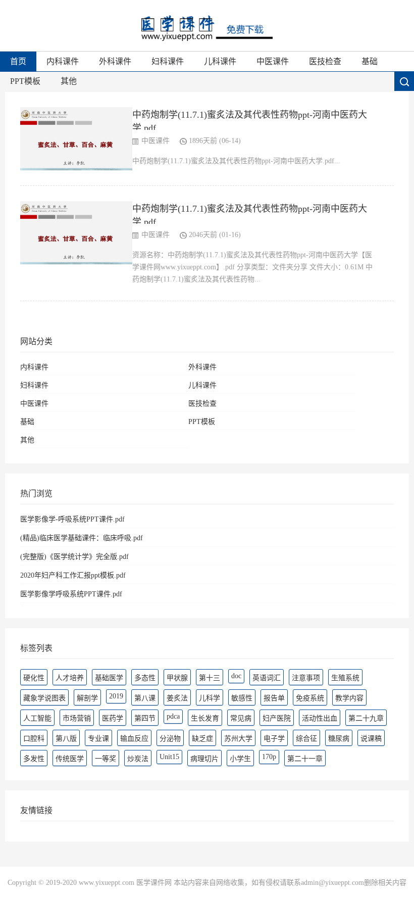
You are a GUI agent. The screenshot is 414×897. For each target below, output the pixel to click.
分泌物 (170, 738)
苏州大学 (238, 738)
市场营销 (77, 718)
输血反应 (134, 738)
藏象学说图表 (44, 698)
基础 (369, 61)
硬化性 (33, 678)
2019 (116, 696)
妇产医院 (277, 718)
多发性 (33, 759)
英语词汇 (266, 678)
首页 (18, 61)
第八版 (66, 738)
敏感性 (241, 698)
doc (236, 676)
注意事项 (306, 678)
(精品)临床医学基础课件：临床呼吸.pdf (81, 538)
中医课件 (272, 61)
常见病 (240, 718)
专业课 (98, 738)
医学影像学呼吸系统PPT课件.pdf (71, 594)
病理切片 (204, 759)
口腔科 (33, 738)
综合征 (306, 738)
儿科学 (209, 698)
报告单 (274, 698)
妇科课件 (167, 61)
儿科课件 (220, 61)
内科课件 (62, 61)
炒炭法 (137, 759)
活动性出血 (319, 718)
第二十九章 (366, 718)
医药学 (112, 718)
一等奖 (105, 759)
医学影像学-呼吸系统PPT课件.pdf (72, 519)
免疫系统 (310, 698)
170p (269, 757)
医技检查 (325, 61)
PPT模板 (25, 81)
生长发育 (205, 718)
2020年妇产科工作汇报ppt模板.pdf (73, 575)
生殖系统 (345, 678)
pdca (173, 716)
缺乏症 (202, 738)
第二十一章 (305, 759)
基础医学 (109, 678)
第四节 (145, 718)
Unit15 (169, 757)
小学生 (240, 759)
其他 (69, 81)
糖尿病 (338, 738)
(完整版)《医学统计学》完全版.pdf (74, 556)
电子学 (274, 738)
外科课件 (115, 61)
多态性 (145, 678)
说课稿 (371, 738)
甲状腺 (177, 678)
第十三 (209, 678)
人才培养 (70, 678)
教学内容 (349, 698)
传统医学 (70, 759)
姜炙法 (177, 698)
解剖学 (87, 698)
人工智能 (37, 718)
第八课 (145, 698)
